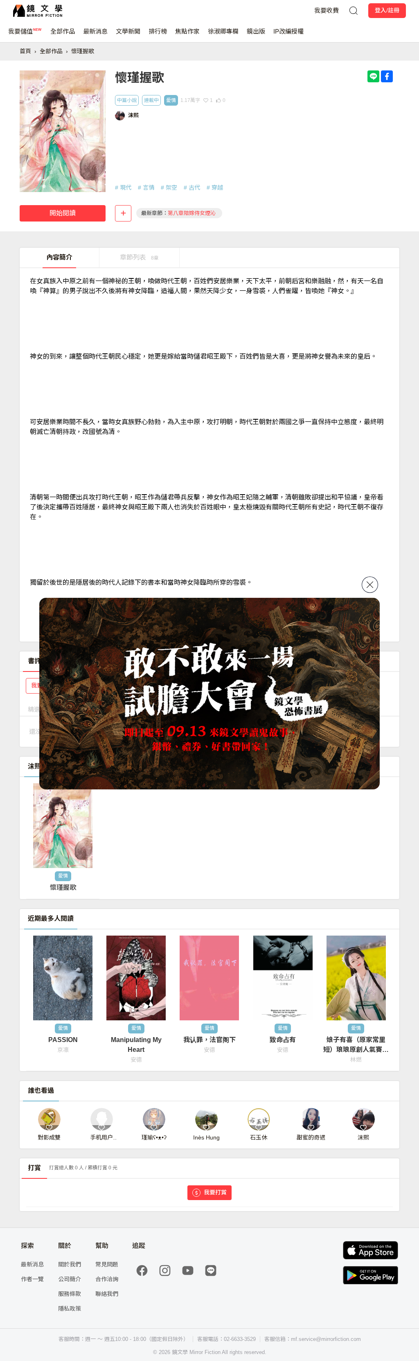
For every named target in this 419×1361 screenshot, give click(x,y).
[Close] (370, 585)
